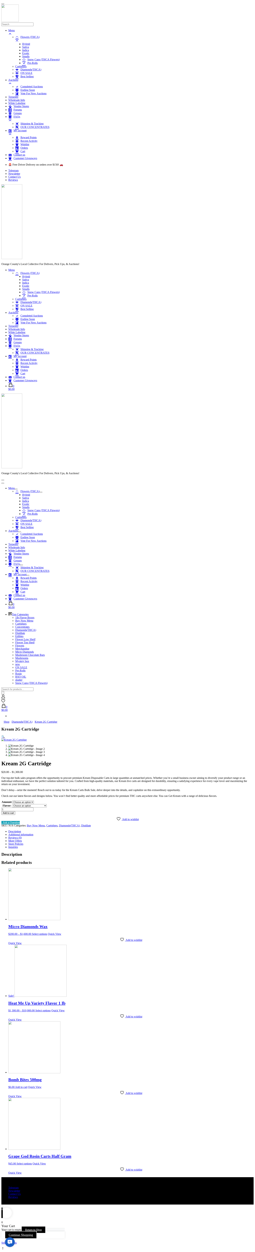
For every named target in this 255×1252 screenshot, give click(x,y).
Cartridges (21, 299)
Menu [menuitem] (11, 30)
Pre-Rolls (20, 670)
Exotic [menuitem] (25, 53)
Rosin (18, 673)
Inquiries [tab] (13, 847)
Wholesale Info (16, 329)
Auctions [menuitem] (13, 79)
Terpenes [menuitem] (13, 96)
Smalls (25, 288)
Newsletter (14, 173)
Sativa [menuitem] (25, 47)
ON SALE (21, 667)
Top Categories (20, 614)
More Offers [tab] (15, 840)
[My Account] (3, 697)
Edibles (19, 636)
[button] (3, 736)
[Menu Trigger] (2, 3)
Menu (11, 269)
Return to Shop (33, 1229)
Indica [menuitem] (25, 50)
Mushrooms (21, 658)
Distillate (20, 633)
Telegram (13, 170)
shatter (18, 679)
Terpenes (13, 326)
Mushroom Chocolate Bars (30, 654)
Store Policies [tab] (15, 843)
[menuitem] (134, 39)
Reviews (13, 179)
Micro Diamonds (24, 651)
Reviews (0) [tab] (15, 837)
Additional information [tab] (20, 834)
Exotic (25, 285)
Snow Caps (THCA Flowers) (31, 683)
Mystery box (22, 661)
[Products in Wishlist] (3, 701)
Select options (39, 933)
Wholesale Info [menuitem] (16, 100)
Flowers (19, 645)
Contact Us (14, 176)
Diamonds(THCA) (25, 630)
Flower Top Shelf (25, 642)
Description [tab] (14, 831)
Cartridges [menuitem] (21, 66)
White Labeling (16, 332)
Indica (25, 282)
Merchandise (22, 648)
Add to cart (8, 813)
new (17, 664)
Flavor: (7, 805)
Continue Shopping (21, 1235)
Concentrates (22, 626)
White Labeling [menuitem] (16, 103)
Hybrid (26, 276)
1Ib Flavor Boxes (24, 617)
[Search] (2, 693)
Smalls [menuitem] (25, 56)
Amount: (7, 801)
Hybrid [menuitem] (26, 43)
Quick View (54, 933)
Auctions (13, 312)
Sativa (25, 279)
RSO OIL (20, 676)
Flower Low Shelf (25, 639)
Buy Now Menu (24, 620)
